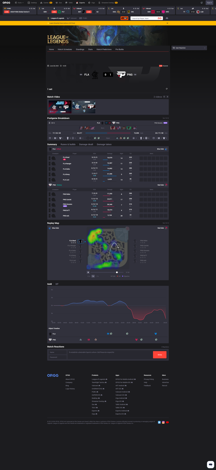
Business (165, 379)
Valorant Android (122, 392)
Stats (20, 3)
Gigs (93, 414)
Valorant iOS (120, 395)
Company (69, 382)
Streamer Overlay (98, 401)
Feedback (147, 385)
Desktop (95, 398)
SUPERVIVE (96, 395)
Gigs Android (120, 398)
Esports (94, 411)
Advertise (165, 382)
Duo (93, 404)
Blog (67, 385)
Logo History (70, 389)
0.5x (89, 276)
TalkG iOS (119, 407)
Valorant (95, 385)
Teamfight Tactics (98, 382)
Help (145, 382)
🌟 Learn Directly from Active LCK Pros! (61, 23)
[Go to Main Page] (6, 2)
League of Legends (98, 379)
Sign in (209, 3)
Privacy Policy (149, 379)
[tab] (53, 144)
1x (93, 276)
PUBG (94, 392)
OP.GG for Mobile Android (125, 379)
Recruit (164, 385)
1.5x (97, 276)
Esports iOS (120, 414)
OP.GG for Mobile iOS (123, 382)
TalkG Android (121, 404)
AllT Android (120, 385)
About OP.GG (70, 379)
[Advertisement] (108, 58)
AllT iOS (118, 389)
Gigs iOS (119, 401)
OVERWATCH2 (97, 389)
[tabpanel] (108, 183)
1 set (49, 89)
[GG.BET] (124, 18)
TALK (94, 407)
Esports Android (121, 411)
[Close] (167, 23)
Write (160, 355)
